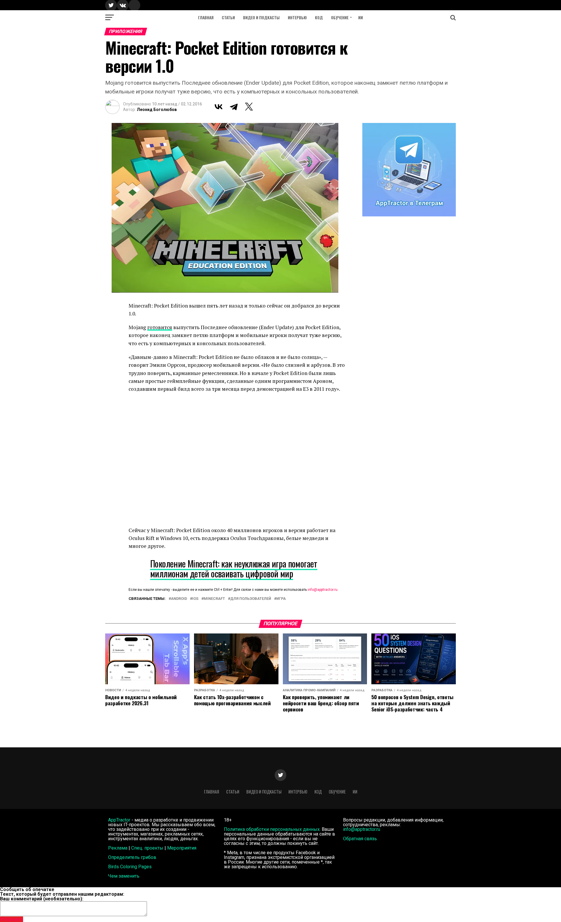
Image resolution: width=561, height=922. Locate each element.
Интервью (297, 17)
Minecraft (214, 599)
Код (319, 17)
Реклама (117, 848)
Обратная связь (360, 838)
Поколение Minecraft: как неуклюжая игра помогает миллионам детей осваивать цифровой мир (233, 568)
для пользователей (250, 599)
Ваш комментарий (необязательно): (41, 899)
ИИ (360, 17)
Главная (206, 17)
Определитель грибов (132, 857)
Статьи (228, 17)
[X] (249, 107)
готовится (159, 327)
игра (281, 599)
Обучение (340, 17)
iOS (195, 599)
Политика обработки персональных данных (272, 829)
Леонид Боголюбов (157, 109)
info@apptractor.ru (322, 590)
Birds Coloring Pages (130, 866)
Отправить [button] (11, 919)
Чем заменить (123, 876)
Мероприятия (181, 848)
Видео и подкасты (261, 17)
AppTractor (119, 820)
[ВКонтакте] (219, 107)
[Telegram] (234, 107)
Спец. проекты (147, 848)
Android (179, 599)
